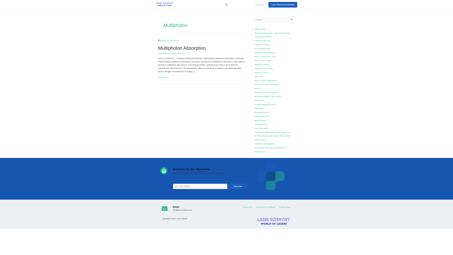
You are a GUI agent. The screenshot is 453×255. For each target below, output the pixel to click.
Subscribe (238, 186)
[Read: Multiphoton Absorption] (168, 40)
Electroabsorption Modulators (267, 92)
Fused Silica (259, 100)
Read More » (163, 77)
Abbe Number (260, 120)
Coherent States (261, 72)
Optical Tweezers (262, 116)
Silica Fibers (259, 76)
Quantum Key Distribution (265, 52)
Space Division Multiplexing (265, 80)
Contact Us (259, 5)
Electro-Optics (260, 140)
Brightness (259, 108)
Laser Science (163, 53)
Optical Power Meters (264, 60)
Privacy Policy (285, 207)
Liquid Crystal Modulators (265, 143)
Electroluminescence (263, 48)
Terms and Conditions (265, 207)
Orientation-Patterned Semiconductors (270, 148)
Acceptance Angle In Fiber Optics (268, 96)
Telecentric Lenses (262, 44)
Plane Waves (260, 152)
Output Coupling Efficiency (265, 104)
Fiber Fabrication (261, 128)
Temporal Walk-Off (262, 40)
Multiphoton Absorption (182, 48)
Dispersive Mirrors (262, 64)
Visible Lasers (260, 29)
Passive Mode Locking (264, 68)
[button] (226, 4)
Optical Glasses (261, 124)
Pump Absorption (262, 112)
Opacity (258, 88)
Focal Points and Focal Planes (266, 84)
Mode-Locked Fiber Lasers (265, 56)
